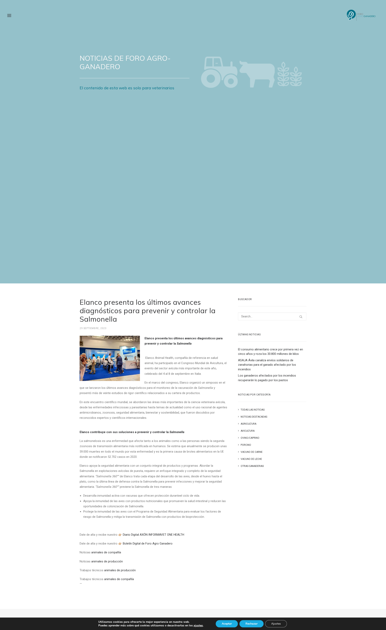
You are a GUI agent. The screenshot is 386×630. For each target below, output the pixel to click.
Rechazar (251, 624)
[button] (9, 15)
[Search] (272, 316)
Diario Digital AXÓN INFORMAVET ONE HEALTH (153, 534)
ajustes (198, 625)
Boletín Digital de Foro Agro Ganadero (147, 543)
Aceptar (227, 624)
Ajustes (276, 624)
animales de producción (107, 561)
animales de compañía (106, 552)
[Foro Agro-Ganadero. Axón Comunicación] (361, 15)
